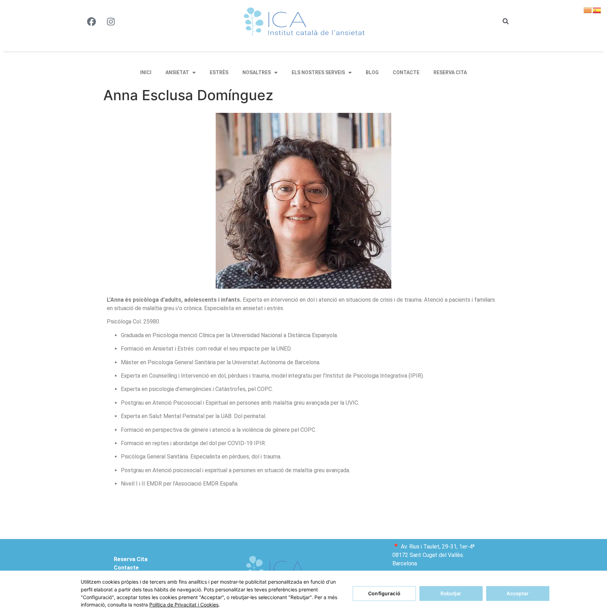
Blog (372, 72)
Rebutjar (450, 593)
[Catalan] (588, 9)
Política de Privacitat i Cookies (183, 605)
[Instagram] (110, 21)
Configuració (384, 593)
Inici (145, 72)
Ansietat (177, 72)
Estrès (219, 72)
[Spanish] (597, 9)
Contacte (406, 72)
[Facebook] (91, 21)
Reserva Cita (450, 72)
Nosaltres (256, 72)
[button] (506, 21)
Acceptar (518, 593)
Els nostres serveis (318, 72)
